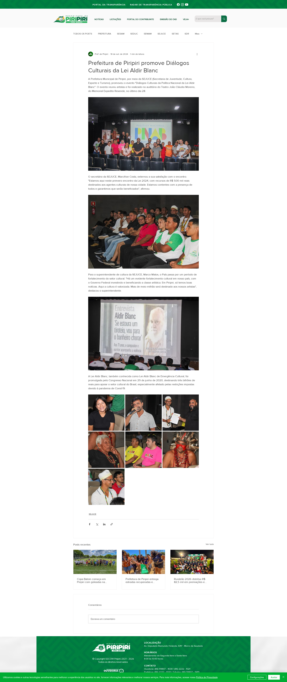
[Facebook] (178, 4)
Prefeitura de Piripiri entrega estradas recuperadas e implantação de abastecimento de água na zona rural (143, 581)
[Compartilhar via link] (111, 524)
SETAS (175, 33)
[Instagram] (182, 4)
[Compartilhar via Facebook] (89, 524)
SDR (187, 33)
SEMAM (148, 33)
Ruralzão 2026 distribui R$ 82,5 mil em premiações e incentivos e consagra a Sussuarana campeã (189, 581)
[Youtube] (186, 4)
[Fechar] (283, 677)
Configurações (257, 677)
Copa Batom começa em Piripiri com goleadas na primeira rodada (91, 581)
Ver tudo (210, 544)
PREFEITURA (104, 33)
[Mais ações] (197, 54)
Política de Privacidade (207, 677)
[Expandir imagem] (106, 412)
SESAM (120, 33)
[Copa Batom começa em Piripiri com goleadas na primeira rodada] (95, 562)
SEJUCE (162, 33)
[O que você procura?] (224, 19)
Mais (197, 33)
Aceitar (274, 677)
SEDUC (134, 33)
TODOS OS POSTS (82, 33)
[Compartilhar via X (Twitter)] (97, 524)
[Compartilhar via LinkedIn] (104, 524)
